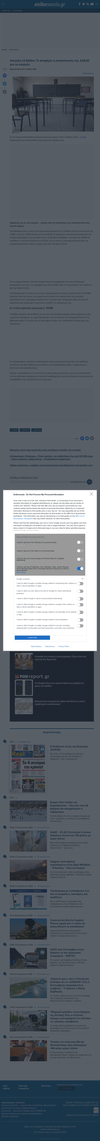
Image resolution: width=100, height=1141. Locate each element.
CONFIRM (32, 638)
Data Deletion (36, 646)
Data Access (50, 646)
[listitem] (50, 537)
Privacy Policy (64, 646)
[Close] (92, 494)
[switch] (80, 542)
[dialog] (50, 570)
